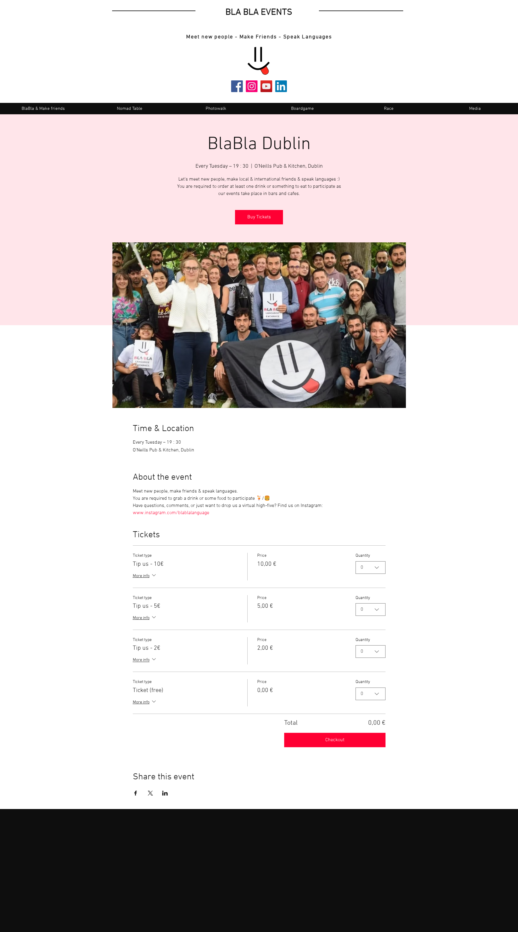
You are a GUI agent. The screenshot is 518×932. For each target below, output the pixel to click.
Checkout (334, 740)
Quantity (363, 555)
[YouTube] (266, 86)
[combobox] (371, 567)
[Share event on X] (150, 793)
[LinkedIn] (281, 86)
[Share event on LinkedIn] (165, 793)
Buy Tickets (259, 217)
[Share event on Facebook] (135, 793)
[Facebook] (237, 86)
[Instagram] (252, 86)
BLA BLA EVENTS (258, 12)
